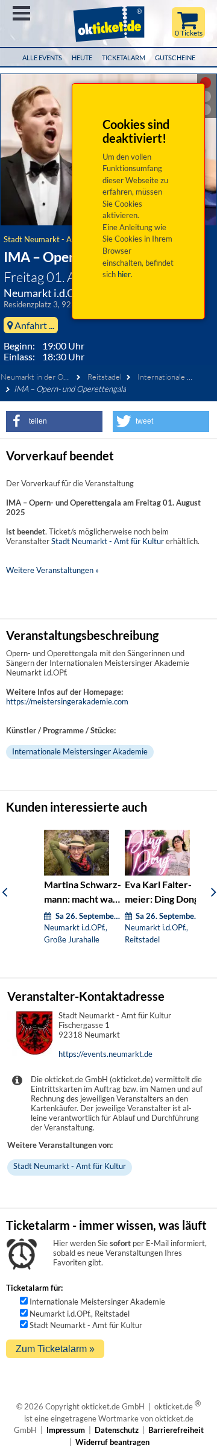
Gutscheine (175, 57)
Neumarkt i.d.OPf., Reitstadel (80, 1313)
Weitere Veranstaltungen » (52, 570)
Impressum (65, 1430)
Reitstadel (104, 376)
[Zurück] (4, 892)
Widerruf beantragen (112, 1442)
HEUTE (82, 57)
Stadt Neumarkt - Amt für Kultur (60, 239)
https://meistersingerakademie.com (67, 701)
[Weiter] (213, 892)
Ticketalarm (123, 57)
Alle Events (42, 57)
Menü (21, 13)
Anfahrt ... (33, 325)
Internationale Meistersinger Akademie (80, 751)
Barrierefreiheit (176, 1430)
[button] (54, 421)
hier (124, 274)
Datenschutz (117, 1430)
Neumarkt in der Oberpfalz (45, 376)
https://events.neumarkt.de (105, 1054)
